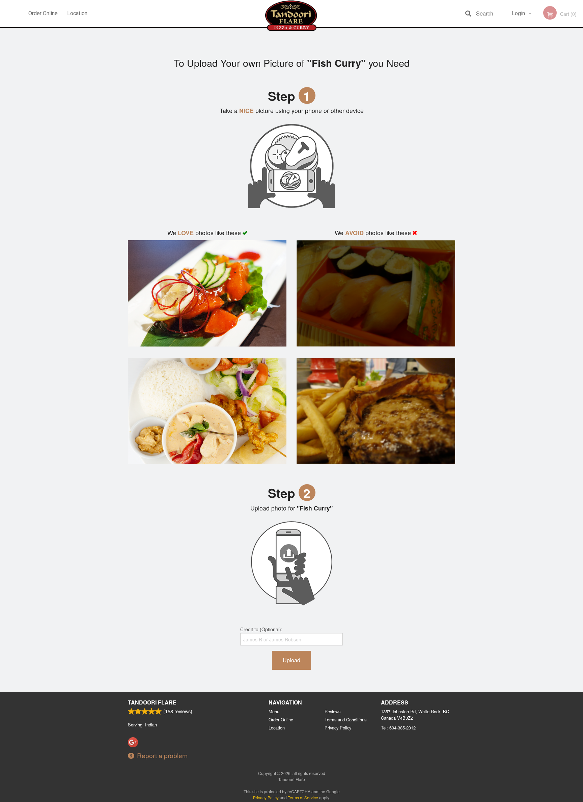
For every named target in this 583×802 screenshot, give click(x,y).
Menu (274, 711)
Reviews (332, 711)
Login (518, 13)
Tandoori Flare (152, 702)
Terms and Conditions (345, 719)
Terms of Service (303, 797)
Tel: (398, 727)
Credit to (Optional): (261, 629)
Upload (291, 660)
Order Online (43, 13)
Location (77, 13)
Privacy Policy (338, 727)
